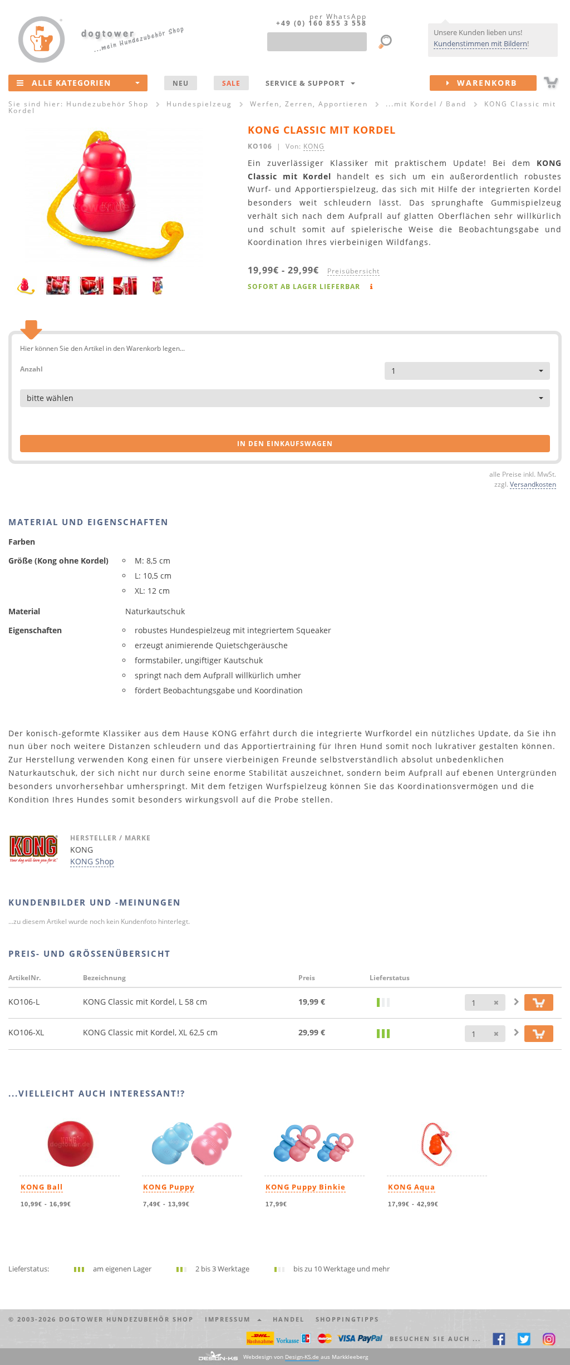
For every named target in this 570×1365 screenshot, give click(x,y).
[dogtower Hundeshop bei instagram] (549, 1338)
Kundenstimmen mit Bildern (480, 43)
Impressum (230, 1319)
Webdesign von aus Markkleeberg (305, 1357)
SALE (231, 83)
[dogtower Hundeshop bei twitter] (524, 1338)
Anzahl (31, 368)
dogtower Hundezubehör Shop (126, 1319)
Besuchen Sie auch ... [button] (435, 1338)
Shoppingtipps (347, 1319)
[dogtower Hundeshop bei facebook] (499, 1338)
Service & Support (308, 83)
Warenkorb (483, 82)
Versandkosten (533, 484)
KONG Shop (92, 861)
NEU (181, 83)
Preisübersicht (353, 270)
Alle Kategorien (71, 82)
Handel (288, 1319)
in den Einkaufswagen (285, 443)
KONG (314, 145)
